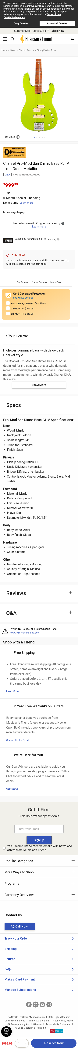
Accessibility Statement (58, 1024)
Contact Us (12, 788)
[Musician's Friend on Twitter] (35, 1004)
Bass (12, 50)
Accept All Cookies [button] (57, 23)
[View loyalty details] (58, 239)
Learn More (12, 691)
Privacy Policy (36, 6)
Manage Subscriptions (20, 990)
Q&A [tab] (11, 613)
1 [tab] (34, 137)
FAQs (8, 969)
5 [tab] (45, 137)
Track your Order (16, 938)
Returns (10, 959)
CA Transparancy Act (18, 1024)
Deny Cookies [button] (21, 23)
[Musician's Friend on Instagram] (49, 1004)
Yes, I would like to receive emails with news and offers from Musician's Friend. (39, 848)
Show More (39, 384)
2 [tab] (37, 137)
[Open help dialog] (6, 1031)
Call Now (21, 926)
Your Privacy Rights (63, 1020)
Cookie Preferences (14, 17)
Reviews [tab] (16, 593)
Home (4, 50)
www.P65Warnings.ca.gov (24, 632)
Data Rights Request (59, 1017)
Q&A (7, 174)
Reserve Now (53, 1043)
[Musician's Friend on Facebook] (28, 1004)
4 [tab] (42, 137)
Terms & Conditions (39, 1020)
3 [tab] (39, 137)
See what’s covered (23, 297)
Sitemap (37, 1024)
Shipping (11, 949)
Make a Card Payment (20, 979)
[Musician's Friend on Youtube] (42, 1004)
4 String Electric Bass (45, 50)
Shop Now (57, 30)
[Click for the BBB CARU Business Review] (56, 1031)
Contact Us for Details (18, 740)
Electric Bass (25, 50)
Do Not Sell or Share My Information (26, 1017)
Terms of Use (54, 14)
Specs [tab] (13, 405)
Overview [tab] (17, 336)
